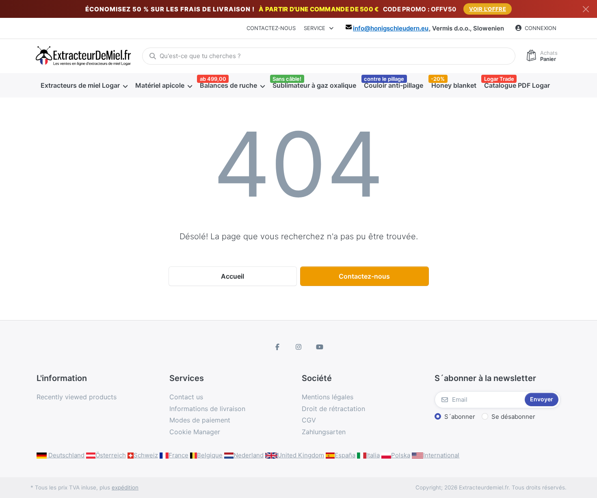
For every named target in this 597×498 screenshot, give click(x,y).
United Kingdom (300, 455)
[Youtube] (320, 347)
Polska (400, 455)
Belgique (210, 455)
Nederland (249, 455)
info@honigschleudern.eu (390, 28)
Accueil (232, 276)
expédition (125, 487)
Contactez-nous (271, 28)
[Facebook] (278, 347)
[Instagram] (298, 347)
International (441, 455)
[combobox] (328, 56)
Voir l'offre (487, 9)
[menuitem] (84, 85)
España (345, 455)
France (178, 455)
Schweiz (146, 455)
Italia (373, 455)
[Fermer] (586, 9)
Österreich (110, 455)
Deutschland (65, 455)
